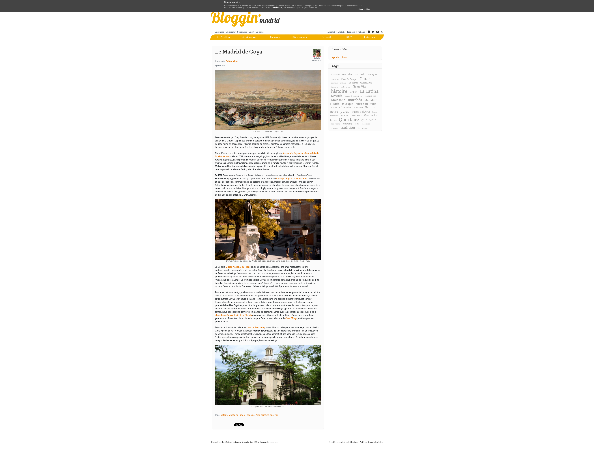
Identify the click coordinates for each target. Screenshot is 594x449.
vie (358, 128)
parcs (344, 111)
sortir (357, 124)
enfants (343, 83)
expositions (366, 82)
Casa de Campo (349, 79)
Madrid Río (370, 96)
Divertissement (300, 37)
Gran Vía (359, 86)
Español (331, 32)
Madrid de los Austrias (353, 96)
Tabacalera (366, 124)
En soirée (260, 32)
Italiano (361, 32)
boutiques (372, 74)
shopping (347, 123)
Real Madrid (335, 124)
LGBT (349, 37)
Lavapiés (336, 96)
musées (334, 108)
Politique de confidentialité (371, 442)
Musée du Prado (237, 415)
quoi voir (274, 415)
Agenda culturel (339, 57)
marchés (355, 100)
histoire (224, 415)
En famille (327, 37)
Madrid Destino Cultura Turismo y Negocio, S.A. (232, 442)
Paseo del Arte (253, 415)
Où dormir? (345, 107)
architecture (350, 74)
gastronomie (345, 87)
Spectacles (242, 32)
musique (347, 104)
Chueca (366, 78)
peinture (265, 415)
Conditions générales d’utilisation (343, 442)
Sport (251, 32)
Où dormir (231, 32)
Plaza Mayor (357, 115)
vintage (365, 128)
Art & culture (223, 37)
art (362, 74)
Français (351, 32)
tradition (347, 127)
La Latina (369, 91)
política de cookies (274, 7)
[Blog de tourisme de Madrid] (245, 18)
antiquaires (335, 75)
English (341, 32)
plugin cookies (364, 9)
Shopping (275, 37)
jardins (353, 92)
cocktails (334, 83)
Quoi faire (219, 32)
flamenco (334, 87)
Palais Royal (358, 108)
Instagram (369, 37)
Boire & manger (248, 37)
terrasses (334, 128)
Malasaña (338, 100)
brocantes (335, 80)
